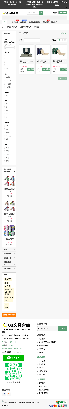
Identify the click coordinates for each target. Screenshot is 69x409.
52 (7, 114)
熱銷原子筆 (7, 258)
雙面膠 (7, 286)
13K (7, 58)
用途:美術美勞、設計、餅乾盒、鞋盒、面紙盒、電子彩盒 (8, 292)
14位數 (8, 87)
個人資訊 (42, 364)
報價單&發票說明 (34, 22)
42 (7, 107)
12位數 (8, 84)
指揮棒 (6, 307)
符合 (7, 95)
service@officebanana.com (13, 349)
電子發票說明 (43, 393)
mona (10, 301)
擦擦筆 (6, 297)
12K (7, 55)
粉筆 (6, 283)
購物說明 (46, 21)
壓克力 (6, 304)
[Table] (65, 40)
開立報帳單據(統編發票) (47, 342)
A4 (7, 129)
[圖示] (59, 40)
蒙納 (5, 301)
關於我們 (54, 22)
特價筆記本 (7, 254)
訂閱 (63, 328)
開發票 (56, 2)
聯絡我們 (42, 352)
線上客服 (23, 21)
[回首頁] (3, 27)
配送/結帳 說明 (44, 390)
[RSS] (9, 394)
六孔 (7, 158)
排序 (20, 40)
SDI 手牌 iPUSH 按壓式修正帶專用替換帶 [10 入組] (9, 190)
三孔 (7, 151)
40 (7, 104)
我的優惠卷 (43, 371)
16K (7, 62)
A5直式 (8, 136)
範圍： (6, 42)
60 (7, 117)
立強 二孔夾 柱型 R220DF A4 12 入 (59, 61)
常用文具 (15, 21)
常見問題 (41, 379)
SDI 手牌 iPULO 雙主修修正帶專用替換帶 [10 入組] (9, 215)
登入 (55, 13)
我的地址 (42, 368)
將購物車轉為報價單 (9, 315)
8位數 (8, 77)
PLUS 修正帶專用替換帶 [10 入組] (9, 239)
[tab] (9, 170)
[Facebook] (4, 394)
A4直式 (8, 132)
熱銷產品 (42, 349)
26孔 (7, 148)
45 (7, 110)
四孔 (7, 161)
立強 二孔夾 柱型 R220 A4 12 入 (43, 61)
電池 (5, 249)
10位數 (8, 81)
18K (7, 65)
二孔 (7, 154)
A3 (7, 126)
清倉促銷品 (7, 269)
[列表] (62, 40)
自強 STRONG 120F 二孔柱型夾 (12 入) (26, 61)
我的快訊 (42, 374)
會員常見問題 (43, 386)
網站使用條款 (43, 346)
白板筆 (7, 279)
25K (7, 68)
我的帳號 (41, 357)
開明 (11, 297)
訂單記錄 (42, 361)
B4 (7, 139)
